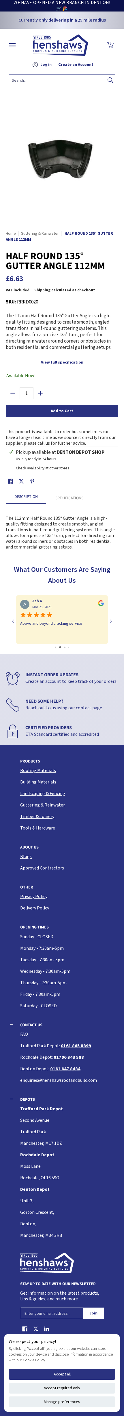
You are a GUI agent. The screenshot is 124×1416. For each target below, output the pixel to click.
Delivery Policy (34, 908)
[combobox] (57, 80)
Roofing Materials (38, 770)
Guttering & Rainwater (42, 805)
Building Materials (38, 782)
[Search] (110, 80)
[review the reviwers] (105, 604)
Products (30, 761)
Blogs (26, 856)
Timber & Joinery (37, 816)
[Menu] (12, 45)
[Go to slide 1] (53, 647)
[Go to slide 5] (70, 647)
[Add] (40, 393)
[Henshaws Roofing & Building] (60, 45)
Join (93, 1313)
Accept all (62, 1374)
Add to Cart (62, 411)
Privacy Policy (33, 896)
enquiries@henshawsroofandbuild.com (58, 1080)
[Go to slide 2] (57, 647)
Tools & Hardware (37, 828)
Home (11, 233)
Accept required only (62, 1388)
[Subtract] (13, 393)
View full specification (62, 362)
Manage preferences (62, 1402)
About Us (29, 847)
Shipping (42, 290)
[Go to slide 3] (62, 647)
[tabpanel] (62, 530)
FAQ (24, 1034)
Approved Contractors (42, 868)
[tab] (26, 498)
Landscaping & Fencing (42, 793)
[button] (110, 45)
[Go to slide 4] (66, 647)
